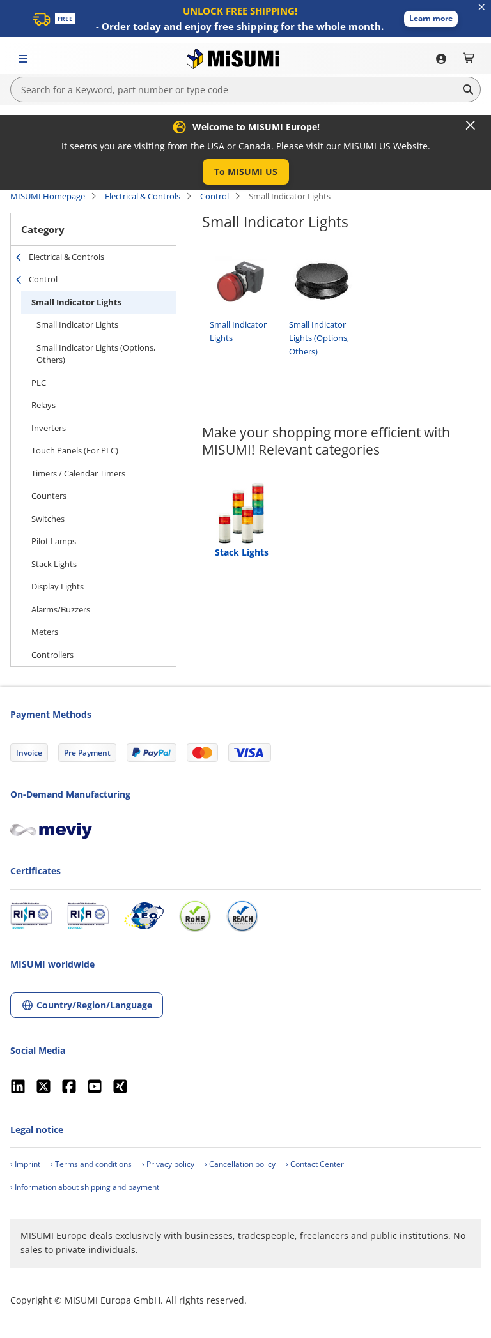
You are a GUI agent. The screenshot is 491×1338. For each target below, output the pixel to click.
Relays (43, 405)
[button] (431, 19)
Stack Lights (54, 564)
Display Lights (57, 586)
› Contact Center (315, 1164)
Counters (48, 495)
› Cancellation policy (240, 1164)
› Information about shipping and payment (84, 1187)
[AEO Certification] (144, 916)
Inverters (48, 428)
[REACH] (242, 916)
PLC (38, 382)
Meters (44, 631)
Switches (48, 518)
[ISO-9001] (31, 916)
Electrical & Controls (142, 196)
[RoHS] (195, 916)
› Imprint (25, 1164)
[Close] (470, 125)
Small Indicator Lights (76, 302)
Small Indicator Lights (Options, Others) (95, 354)
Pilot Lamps (53, 541)
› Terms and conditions (91, 1164)
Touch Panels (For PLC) (74, 450)
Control (214, 196)
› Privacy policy (168, 1164)
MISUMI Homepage (47, 196)
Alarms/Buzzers (60, 609)
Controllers (52, 654)
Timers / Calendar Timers (78, 473)
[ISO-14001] (88, 916)
